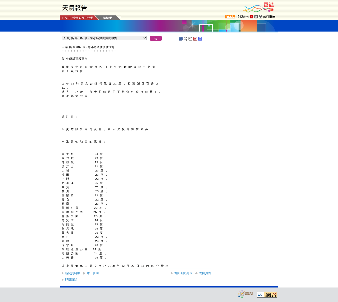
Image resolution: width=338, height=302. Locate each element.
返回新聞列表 (183, 273)
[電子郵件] (191, 39)
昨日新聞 (93, 273)
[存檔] (195, 39)
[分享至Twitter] (186, 39)
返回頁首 (205, 273)
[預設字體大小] (252, 16)
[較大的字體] (256, 16)
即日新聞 (71, 279)
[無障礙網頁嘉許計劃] (245, 294)
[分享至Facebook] (181, 39)
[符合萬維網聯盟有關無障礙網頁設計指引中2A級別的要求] (267, 295)
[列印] (200, 39)
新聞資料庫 (72, 273)
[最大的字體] (260, 16)
